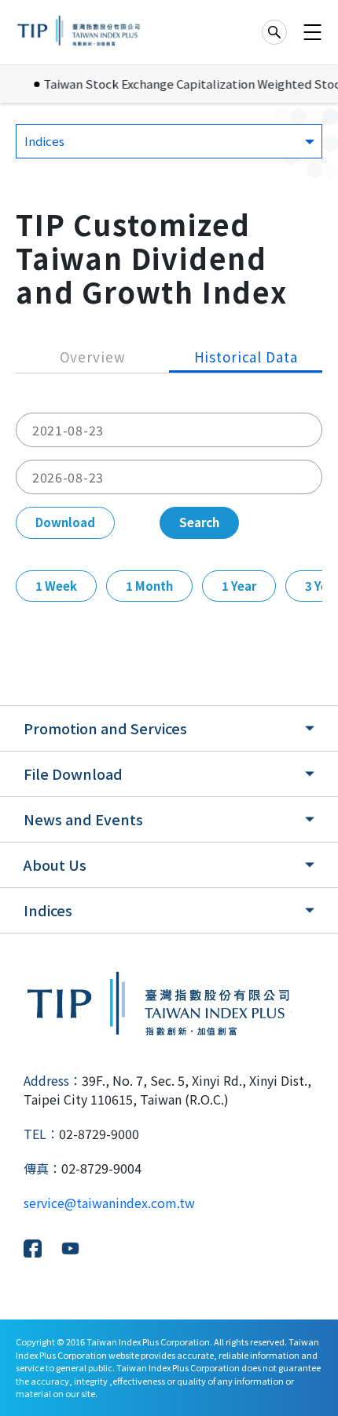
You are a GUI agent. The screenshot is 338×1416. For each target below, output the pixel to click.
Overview (93, 356)
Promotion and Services (105, 728)
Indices (48, 910)
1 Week (56, 585)
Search (199, 522)
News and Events (83, 819)
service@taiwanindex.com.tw (109, 1202)
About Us (55, 864)
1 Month (149, 585)
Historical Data (246, 356)
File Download (73, 773)
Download (65, 522)
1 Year (239, 585)
